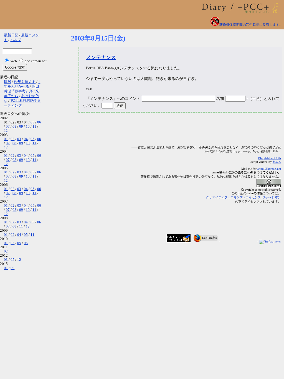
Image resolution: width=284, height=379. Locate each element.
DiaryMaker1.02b (269, 158)
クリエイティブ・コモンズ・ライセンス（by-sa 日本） (243, 197)
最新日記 (11, 35)
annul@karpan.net (269, 168)
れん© (277, 161)
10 (28, 126)
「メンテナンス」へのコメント (113, 99)
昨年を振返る (25, 82)
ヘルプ (15, 40)
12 (6, 131)
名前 (220, 99)
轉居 (7, 82)
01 (6, 139)
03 (19, 139)
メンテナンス (101, 57)
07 (8, 126)
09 (21, 126)
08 (14, 126)
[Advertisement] (172, 131)
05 (32, 122)
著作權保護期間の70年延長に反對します (249, 25)
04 (26, 139)
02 (12, 139)
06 (39, 122)
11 (34, 126)
